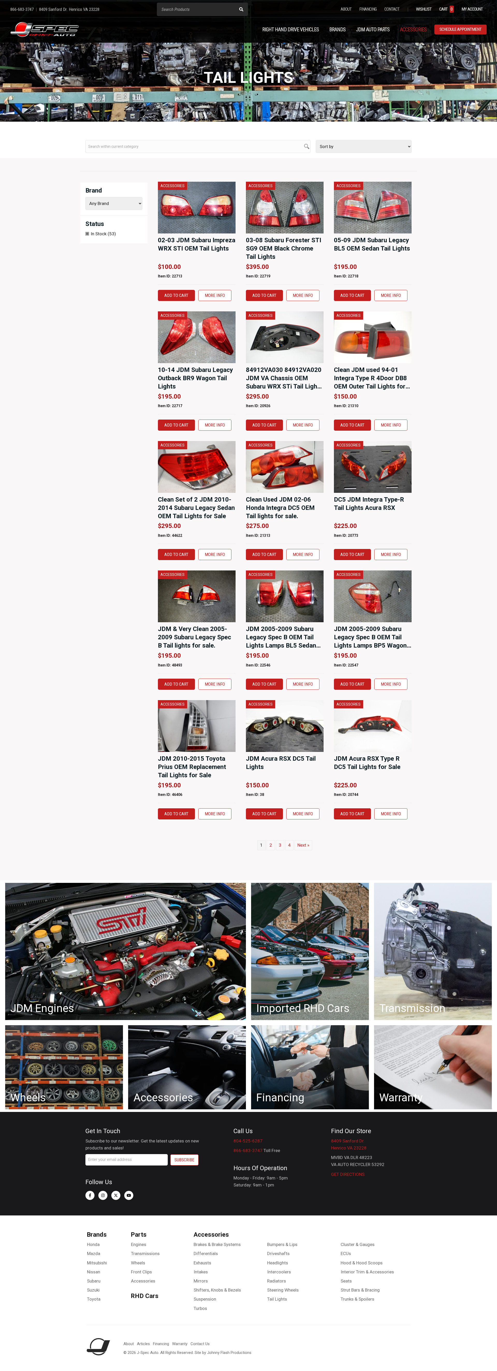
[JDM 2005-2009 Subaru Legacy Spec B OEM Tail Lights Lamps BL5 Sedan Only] (285, 596)
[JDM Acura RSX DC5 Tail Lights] (285, 726)
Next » (303, 845)
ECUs (346, 1253)
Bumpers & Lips (282, 1244)
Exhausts (202, 1262)
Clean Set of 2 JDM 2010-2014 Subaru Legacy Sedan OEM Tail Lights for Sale (196, 508)
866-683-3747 (247, 1150)
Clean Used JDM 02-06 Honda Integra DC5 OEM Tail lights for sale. (280, 508)
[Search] (241, 9)
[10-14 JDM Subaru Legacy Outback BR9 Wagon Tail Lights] (197, 337)
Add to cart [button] (176, 295)
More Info (215, 295)
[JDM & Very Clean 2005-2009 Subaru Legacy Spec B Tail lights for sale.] (197, 596)
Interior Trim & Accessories (367, 1271)
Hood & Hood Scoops (362, 1262)
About (128, 1343)
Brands (97, 1234)
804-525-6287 (247, 1140)
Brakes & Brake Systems (217, 1244)
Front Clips (141, 1271)
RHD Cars (144, 1296)
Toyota (93, 1299)
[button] (89, 1195)
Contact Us (200, 1343)
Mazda (93, 1253)
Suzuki (93, 1290)
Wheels (138, 1262)
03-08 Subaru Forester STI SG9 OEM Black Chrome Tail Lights (283, 248)
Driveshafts (278, 1253)
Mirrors (201, 1281)
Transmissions (145, 1253)
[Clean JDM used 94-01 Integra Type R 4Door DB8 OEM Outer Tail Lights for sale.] (373, 337)
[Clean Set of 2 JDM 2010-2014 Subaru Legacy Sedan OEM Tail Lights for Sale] (197, 466)
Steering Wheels (283, 1290)
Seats (346, 1281)
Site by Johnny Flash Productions (223, 1352)
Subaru (93, 1281)
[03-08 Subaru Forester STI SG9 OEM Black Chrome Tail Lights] (285, 207)
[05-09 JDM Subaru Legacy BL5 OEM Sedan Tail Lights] (373, 207)
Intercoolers (279, 1271)
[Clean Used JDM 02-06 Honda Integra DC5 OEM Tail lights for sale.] (285, 466)
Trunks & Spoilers (357, 1299)
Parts (139, 1234)
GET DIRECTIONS (347, 1174)
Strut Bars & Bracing (360, 1290)
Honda (93, 1244)
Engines (138, 1244)
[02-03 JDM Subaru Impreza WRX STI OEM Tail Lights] (197, 207)
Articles (143, 1343)
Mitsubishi (97, 1262)
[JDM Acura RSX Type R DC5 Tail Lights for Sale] (373, 726)
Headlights (277, 1262)
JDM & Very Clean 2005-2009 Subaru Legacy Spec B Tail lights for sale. (194, 637)
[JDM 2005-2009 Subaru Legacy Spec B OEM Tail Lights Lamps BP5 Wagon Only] (373, 596)
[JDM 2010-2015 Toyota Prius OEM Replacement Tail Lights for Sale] (197, 726)
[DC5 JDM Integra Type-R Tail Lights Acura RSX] (373, 466)
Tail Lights (277, 1299)
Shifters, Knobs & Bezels (217, 1290)
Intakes (201, 1271)
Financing (161, 1343)
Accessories (143, 1281)
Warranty (179, 1343)
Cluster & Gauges (358, 1244)
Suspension (205, 1299)
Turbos (200, 1308)
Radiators (276, 1281)
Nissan (93, 1271)
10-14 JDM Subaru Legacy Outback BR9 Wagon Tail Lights (195, 378)
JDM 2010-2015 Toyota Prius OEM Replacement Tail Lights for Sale (192, 767)
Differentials (206, 1253)
